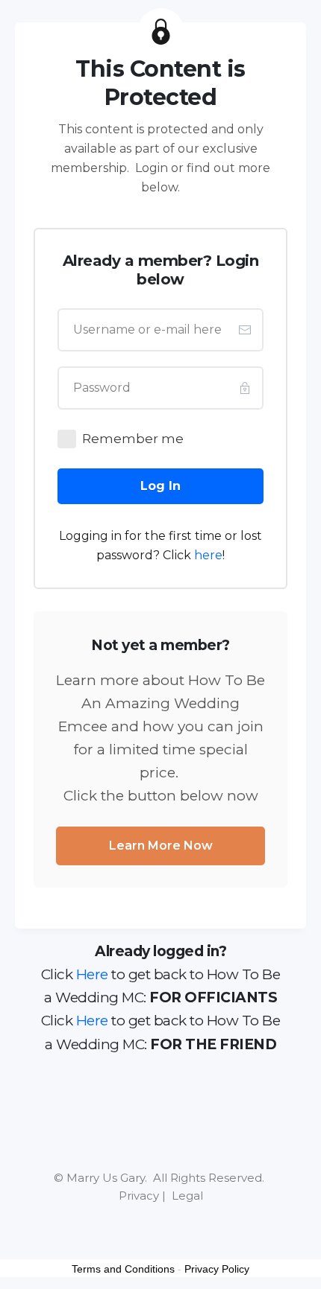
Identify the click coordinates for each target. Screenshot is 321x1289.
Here (92, 974)
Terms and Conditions (123, 1269)
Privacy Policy (216, 1269)
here (208, 555)
